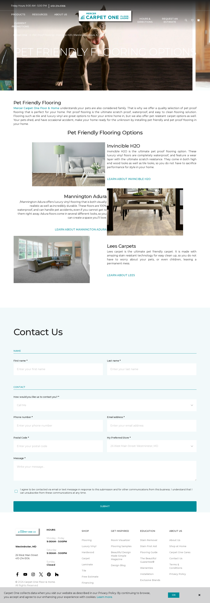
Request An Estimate (170, 20)
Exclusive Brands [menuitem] (150, 580)
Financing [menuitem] (88, 582)
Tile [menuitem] (84, 570)
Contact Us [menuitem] (175, 558)
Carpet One (20, 35)
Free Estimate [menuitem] (90, 576)
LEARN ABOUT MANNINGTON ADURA (81, 229)
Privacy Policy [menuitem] (177, 574)
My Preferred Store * (118, 438)
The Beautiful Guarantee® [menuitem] (148, 560)
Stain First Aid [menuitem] (148, 546)
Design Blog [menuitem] (118, 565)
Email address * (116, 417)
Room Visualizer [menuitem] (120, 540)
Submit (105, 506)
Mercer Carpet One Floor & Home (36, 108)
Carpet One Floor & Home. (39, 581)
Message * (19, 458)
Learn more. (105, 597)
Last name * (114, 361)
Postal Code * (21, 438)
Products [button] (18, 14)
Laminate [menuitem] (87, 564)
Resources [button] (39, 14)
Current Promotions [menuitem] (20, 25)
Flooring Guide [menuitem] (149, 552)
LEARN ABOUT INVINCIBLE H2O (129, 179)
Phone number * (23, 417)
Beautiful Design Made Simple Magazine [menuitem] (121, 556)
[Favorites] (192, 20)
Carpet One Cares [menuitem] (179, 552)
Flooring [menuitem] (87, 540)
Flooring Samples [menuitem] (121, 546)
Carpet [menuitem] (86, 558)
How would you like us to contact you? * (36, 397)
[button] (186, 20)
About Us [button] (60, 14)
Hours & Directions (145, 20)
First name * (20, 361)
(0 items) (198, 20)
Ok (173, 594)
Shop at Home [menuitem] (177, 546)
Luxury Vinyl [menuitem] (89, 546)
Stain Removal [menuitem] (148, 540)
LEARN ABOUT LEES (121, 275)
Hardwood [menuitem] (88, 552)
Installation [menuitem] (147, 574)
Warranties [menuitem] (146, 567)
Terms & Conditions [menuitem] (175, 566)
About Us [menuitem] (174, 540)
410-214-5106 (58, 5)
